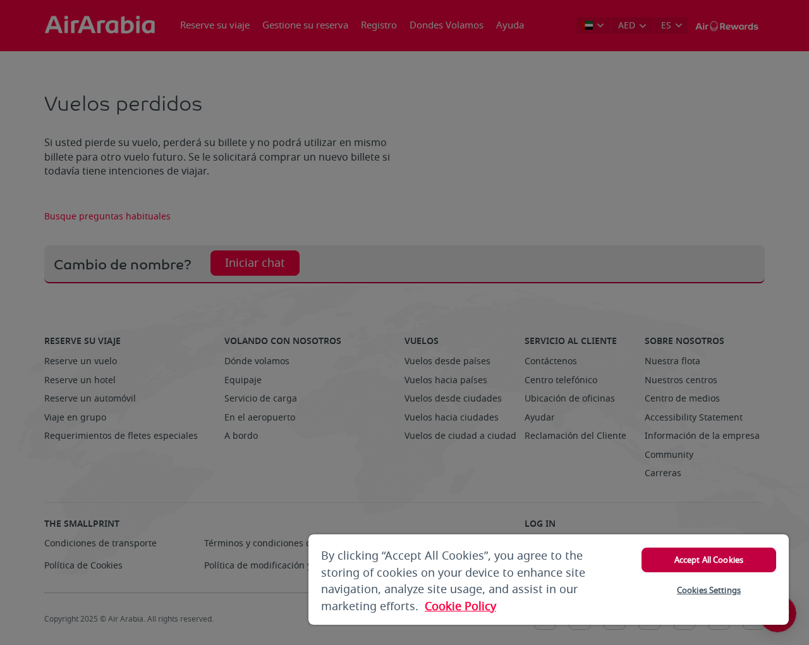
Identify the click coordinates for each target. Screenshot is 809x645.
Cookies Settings (709, 590)
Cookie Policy (460, 606)
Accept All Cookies (708, 560)
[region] (548, 579)
